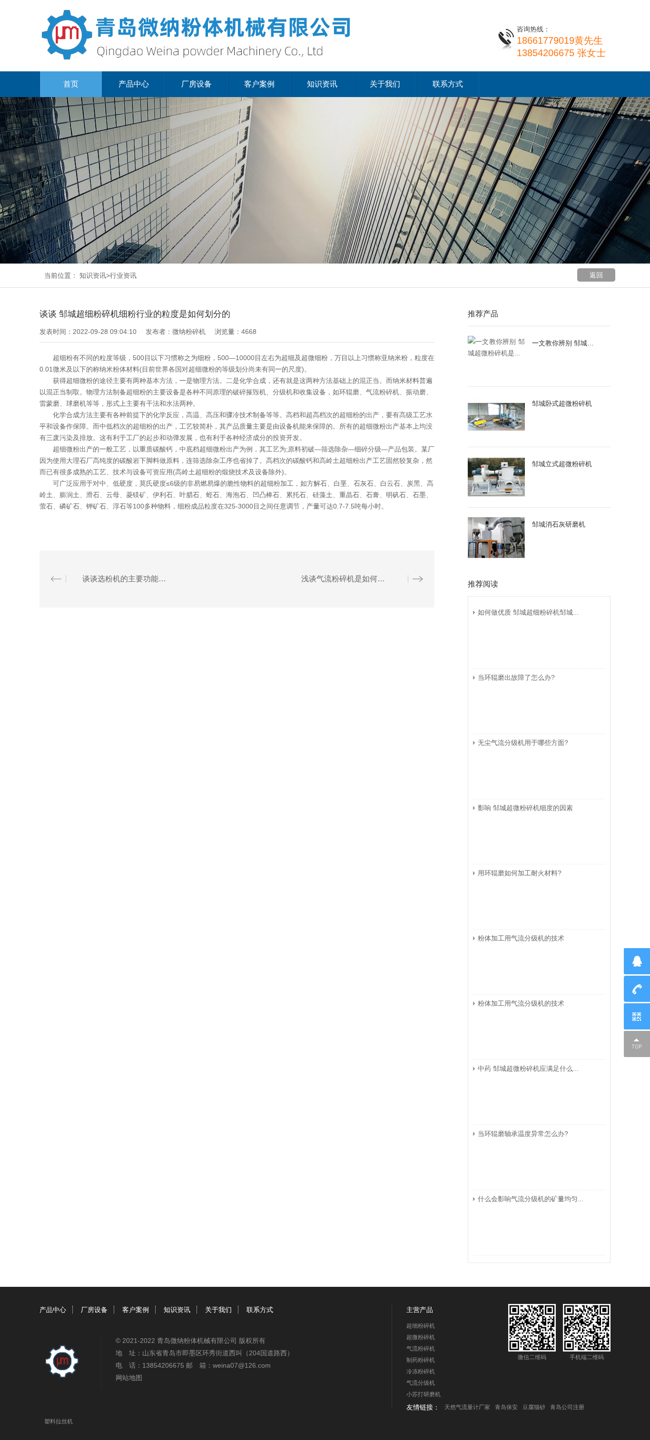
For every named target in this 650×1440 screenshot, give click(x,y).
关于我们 (385, 84)
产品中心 (133, 84)
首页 (71, 84)
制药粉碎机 (420, 1360)
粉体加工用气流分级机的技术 (521, 938)
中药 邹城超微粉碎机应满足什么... (528, 1068)
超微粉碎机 (420, 1337)
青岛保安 (506, 1407)
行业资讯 (123, 275)
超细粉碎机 (420, 1325)
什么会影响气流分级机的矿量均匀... (530, 1199)
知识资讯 (322, 84)
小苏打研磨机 (423, 1394)
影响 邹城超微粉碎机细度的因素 (525, 808)
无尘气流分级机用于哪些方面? (523, 742)
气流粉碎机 (420, 1348)
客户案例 (259, 84)
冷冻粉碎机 (420, 1371)
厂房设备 (196, 84)
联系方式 (448, 84)
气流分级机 (420, 1383)
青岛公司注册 (567, 1407)
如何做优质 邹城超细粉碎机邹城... (528, 612)
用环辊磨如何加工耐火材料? (519, 873)
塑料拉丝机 (58, 1421)
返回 (596, 275)
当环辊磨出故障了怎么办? (516, 677)
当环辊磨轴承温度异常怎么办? (523, 1133)
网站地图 (129, 1377)
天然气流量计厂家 (467, 1407)
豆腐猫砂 (533, 1407)
